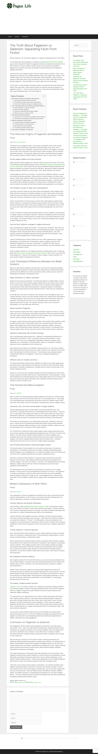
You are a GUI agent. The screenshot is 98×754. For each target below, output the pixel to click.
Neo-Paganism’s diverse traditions (23, 125)
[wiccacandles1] (79, 179)
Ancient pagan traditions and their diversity (25, 100)
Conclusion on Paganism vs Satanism (22, 129)
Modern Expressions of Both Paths (21, 120)
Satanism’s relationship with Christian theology (26, 111)
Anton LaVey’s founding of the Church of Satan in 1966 (33, 253)
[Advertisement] (49, 23)
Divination (76, 250)
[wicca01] (79, 162)
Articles (17, 36)
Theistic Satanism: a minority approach (24, 124)
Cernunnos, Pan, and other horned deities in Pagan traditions (30, 116)
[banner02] (49, 738)
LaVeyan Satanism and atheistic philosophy (25, 122)
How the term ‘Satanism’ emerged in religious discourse (28, 104)
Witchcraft (76, 259)
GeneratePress (59, 751)
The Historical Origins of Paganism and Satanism (25, 98)
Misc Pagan (76, 252)
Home (10, 36)
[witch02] (79, 226)
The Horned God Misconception (21, 115)
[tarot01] (79, 214)
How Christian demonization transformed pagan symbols (29, 118)
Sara (74, 145)
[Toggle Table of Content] (43, 96)
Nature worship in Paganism (22, 109)
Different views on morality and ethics (24, 113)
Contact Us (25, 36)
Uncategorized (77, 254)
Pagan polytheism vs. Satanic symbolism (24, 107)
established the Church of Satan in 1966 (36, 506)
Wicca (75, 256)
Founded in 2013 (15, 586)
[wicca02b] (79, 185)
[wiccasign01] (79, 199)
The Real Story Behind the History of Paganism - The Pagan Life (80, 137)
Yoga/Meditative (78, 261)
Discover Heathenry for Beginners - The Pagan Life (80, 115)
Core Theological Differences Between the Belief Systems (28, 106)
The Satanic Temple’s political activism (24, 127)
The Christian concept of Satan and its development (28, 102)
